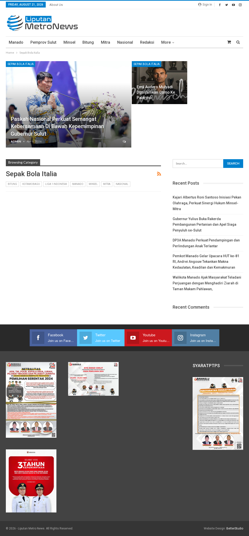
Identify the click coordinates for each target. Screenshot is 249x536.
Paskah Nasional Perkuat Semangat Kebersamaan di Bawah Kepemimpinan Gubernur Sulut (57, 126)
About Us (56, 5)
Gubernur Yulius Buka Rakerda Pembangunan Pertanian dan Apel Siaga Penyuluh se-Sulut (204, 224)
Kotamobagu (31, 184)
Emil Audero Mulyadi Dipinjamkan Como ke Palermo (156, 92)
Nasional (125, 42)
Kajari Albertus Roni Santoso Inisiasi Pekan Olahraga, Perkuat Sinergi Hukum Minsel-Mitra (207, 203)
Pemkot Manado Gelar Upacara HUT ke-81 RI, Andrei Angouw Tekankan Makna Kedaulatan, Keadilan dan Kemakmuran (206, 262)
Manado (16, 42)
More (166, 42)
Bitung (88, 42)
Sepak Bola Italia (21, 64)
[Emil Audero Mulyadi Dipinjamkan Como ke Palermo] (159, 82)
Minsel (69, 42)
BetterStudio (234, 528)
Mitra (105, 42)
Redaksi (147, 42)
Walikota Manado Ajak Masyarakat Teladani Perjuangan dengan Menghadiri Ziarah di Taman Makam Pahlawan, (207, 283)
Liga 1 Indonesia (56, 184)
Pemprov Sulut (43, 42)
